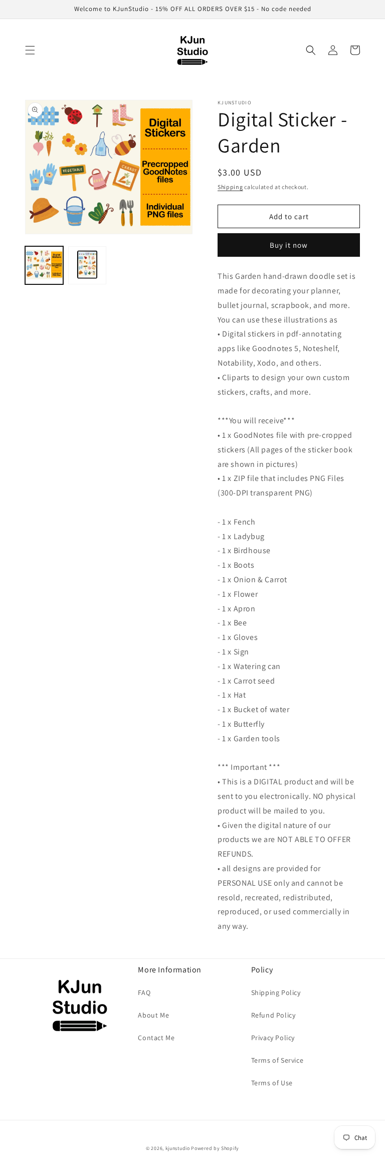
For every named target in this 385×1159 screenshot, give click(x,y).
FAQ (144, 992)
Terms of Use (272, 1082)
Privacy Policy (273, 1037)
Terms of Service (277, 1060)
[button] (30, 50)
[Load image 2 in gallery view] (87, 265)
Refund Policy (273, 1015)
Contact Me (156, 1037)
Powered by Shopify (215, 1148)
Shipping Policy (276, 992)
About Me (153, 1015)
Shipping (230, 187)
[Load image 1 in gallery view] (44, 265)
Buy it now (289, 245)
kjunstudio (177, 1148)
